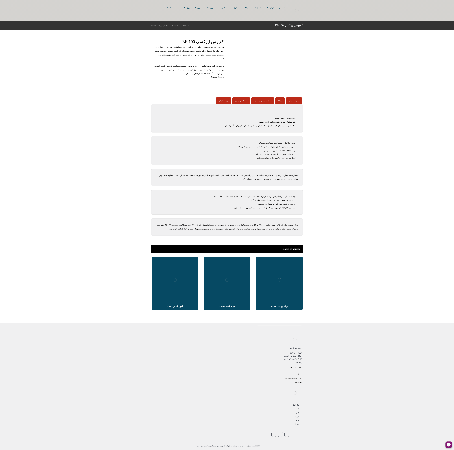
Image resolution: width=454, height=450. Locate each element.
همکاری (244, 349)
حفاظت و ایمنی (241, 101)
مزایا (280, 101)
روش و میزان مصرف (262, 101)
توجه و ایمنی (223, 101)
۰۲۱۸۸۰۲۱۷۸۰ (292, 367)
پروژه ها (244, 356)
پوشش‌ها (214, 77)
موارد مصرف (294, 101)
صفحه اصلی (243, 334)
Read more (280, 296)
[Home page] (193, 25)
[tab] (294, 100)
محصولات (243, 342)
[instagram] (153, 8)
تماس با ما (243, 353)
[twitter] (157, 8)
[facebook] (160, 8)
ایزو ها (244, 360)
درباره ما (244, 338)
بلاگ (245, 345)
